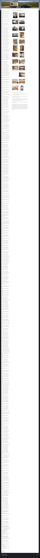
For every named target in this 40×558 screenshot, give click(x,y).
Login (37, 554)
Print (3, 554)
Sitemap (6, 554)
